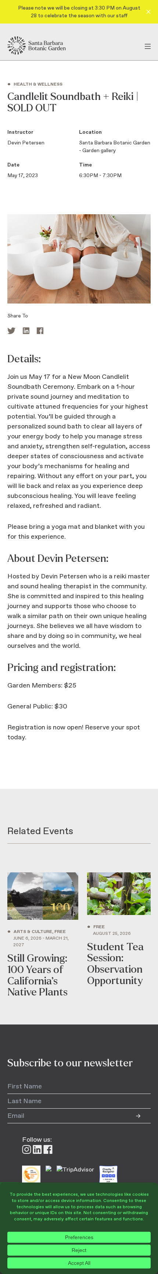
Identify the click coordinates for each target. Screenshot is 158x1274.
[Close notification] (148, 11)
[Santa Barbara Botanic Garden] (43, 45)
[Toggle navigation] (148, 45)
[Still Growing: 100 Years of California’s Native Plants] (42, 935)
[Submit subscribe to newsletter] (143, 1116)
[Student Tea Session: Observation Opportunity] (119, 935)
